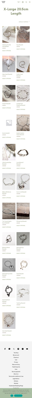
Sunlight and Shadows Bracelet (21, 104)
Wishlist (16, 383)
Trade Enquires (16, 367)
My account (16, 355)
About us (16, 374)
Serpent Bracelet (6, 103)
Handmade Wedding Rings (16, 385)
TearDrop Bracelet (21, 303)
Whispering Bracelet (22, 221)
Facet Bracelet (20, 273)
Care (16, 369)
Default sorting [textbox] (23, 21)
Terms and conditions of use (16, 376)
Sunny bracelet (6, 133)
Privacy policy (18, 395)
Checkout (16, 357)
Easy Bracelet (20, 44)
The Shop (16, 352)
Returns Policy (16, 364)
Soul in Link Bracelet (21, 192)
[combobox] (21, 21)
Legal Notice (16, 378)
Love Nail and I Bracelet (20, 163)
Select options (6, 50)
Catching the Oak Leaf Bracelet (6, 45)
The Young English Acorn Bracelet (6, 222)
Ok (12, 395)
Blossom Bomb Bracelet (6, 248)
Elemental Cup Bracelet (20, 248)
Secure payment (16, 371)
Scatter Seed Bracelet (20, 75)
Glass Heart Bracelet (7, 74)
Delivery (16, 381)
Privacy (16, 362)
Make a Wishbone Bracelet (6, 192)
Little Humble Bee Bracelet (6, 163)
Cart (16, 359)
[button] (19, 2)
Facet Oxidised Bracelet (6, 300)
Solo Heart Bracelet (7, 331)
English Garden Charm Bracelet (20, 133)
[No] (30, 393)
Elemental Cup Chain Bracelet (7, 274)
